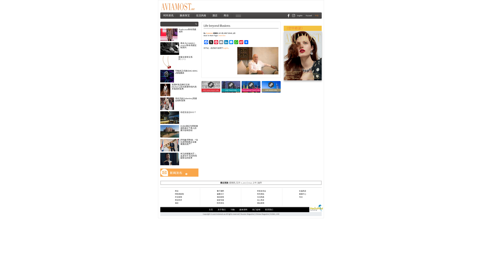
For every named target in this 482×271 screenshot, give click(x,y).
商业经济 (178, 200)
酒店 (214, 15)
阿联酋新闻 (179, 194)
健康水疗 (220, 194)
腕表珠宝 (185, 15)
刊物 (233, 209)
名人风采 (260, 200)
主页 (211, 209)
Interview (222, 36)
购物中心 (302, 194)
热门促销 (256, 209)
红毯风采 (302, 191)
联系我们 (269, 209)
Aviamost (209, 33)
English (225, 48)
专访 (301, 197)
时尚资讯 (168, 15)
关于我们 (222, 209)
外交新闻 (178, 197)
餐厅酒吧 (220, 191)
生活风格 (201, 15)
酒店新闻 (220, 197)
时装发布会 (261, 191)
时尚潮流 (260, 194)
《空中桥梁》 (295, 28)
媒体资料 (243, 209)
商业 (226, 15)
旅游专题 (220, 200)
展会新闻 (260, 203)
